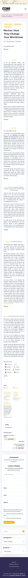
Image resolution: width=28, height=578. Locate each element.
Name (5, 488)
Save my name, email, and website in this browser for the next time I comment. (13, 510)
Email (5, 495)
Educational (17, 24)
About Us (14, 562)
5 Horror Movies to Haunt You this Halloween (7, 394)
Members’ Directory (14, 564)
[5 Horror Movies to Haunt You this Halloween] (8, 389)
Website (6, 502)
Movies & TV (8, 27)
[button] (8, 427)
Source (14, 59)
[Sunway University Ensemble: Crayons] (17, 389)
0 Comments (18, 41)
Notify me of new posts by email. (13, 518)
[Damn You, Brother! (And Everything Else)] (8, 410)
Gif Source (14, 128)
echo (7, 425)
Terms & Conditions (14, 566)
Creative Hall (8, 24)
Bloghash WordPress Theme (17, 575)
